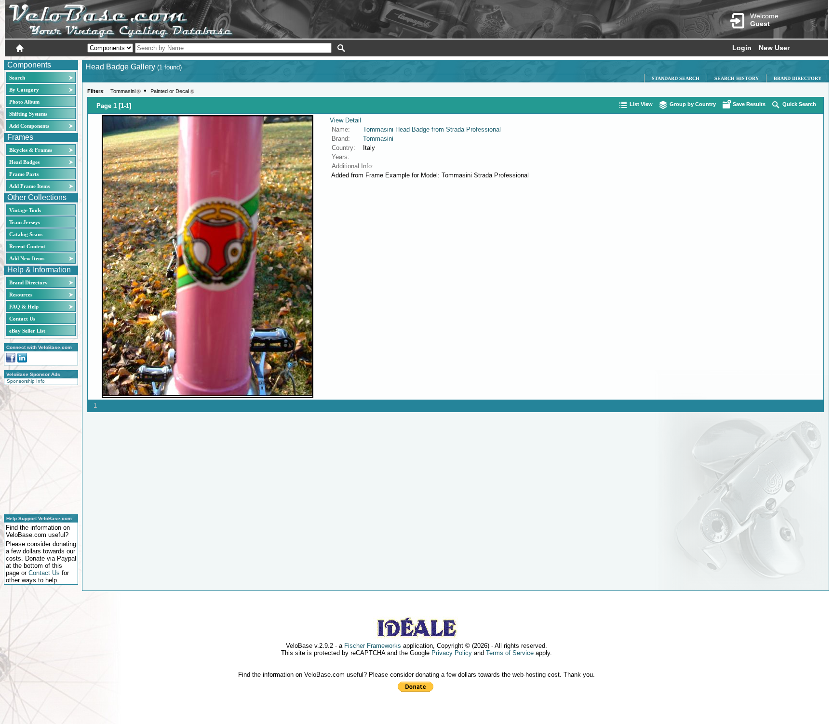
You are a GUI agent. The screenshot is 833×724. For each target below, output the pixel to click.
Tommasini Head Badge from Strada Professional (432, 129)
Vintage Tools (25, 210)
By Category (24, 90)
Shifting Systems (28, 114)
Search (17, 77)
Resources (20, 294)
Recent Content (27, 246)
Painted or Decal (169, 91)
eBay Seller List (27, 331)
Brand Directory (28, 282)
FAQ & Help (24, 306)
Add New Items (26, 258)
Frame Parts (24, 174)
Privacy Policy (451, 653)
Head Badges (24, 162)
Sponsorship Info (26, 381)
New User (774, 48)
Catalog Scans (25, 234)
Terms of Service (510, 653)
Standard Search (675, 78)
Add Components (29, 126)
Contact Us (22, 319)
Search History (736, 78)
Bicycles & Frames (31, 150)
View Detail (345, 120)
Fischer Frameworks (372, 645)
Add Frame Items (29, 186)
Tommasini (122, 91)
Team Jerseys (24, 222)
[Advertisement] (38, 448)
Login (742, 48)
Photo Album (24, 102)
